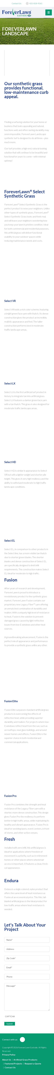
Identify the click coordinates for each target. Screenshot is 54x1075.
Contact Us (10, 1067)
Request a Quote (33, 1063)
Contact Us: (16, 3)
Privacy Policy (8, 1054)
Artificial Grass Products (25, 1059)
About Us (6, 1059)
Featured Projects (13, 1063)
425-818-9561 (35, 3)
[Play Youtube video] (27, 63)
